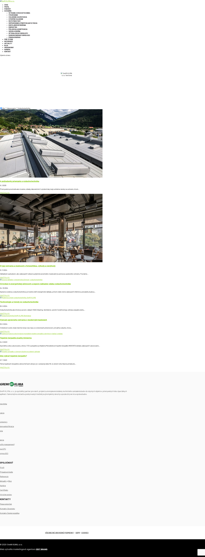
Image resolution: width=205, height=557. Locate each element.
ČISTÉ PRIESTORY (15, 21)
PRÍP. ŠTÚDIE (8, 39)
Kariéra (3, 485)
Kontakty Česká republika (9, 513)
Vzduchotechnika (24, 108)
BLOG (6, 45)
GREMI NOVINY (9, 47)
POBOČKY (7, 9)
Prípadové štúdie (6, 472)
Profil (2, 467)
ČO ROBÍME (7, 11)
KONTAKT (7, 51)
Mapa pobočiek (6, 504)
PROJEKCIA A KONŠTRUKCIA (18, 29)
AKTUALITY (8, 43)
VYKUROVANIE (13, 15)
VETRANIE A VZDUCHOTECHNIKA (19, 13)
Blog (10, 481)
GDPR (78, 533)
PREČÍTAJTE (5, 193)
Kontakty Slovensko (7, 509)
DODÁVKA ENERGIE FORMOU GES (19, 35)
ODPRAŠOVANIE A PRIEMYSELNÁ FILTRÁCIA (23, 23)
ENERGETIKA (13, 27)
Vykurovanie (11, 108)
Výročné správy (6, 494)
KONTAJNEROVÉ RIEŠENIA (17, 25)
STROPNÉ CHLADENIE (16, 19)
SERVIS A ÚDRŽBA (14, 31)
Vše (3, 108)
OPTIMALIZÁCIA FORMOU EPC (18, 33)
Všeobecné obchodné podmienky (59, 533)
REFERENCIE (8, 41)
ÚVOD (6, 5)
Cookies (85, 533)
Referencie (4, 476)
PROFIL (6, 7)
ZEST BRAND (41, 549)
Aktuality (3, 481)
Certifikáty (4, 490)
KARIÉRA (7, 49)
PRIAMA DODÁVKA (14, 37)
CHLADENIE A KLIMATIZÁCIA (18, 17)
